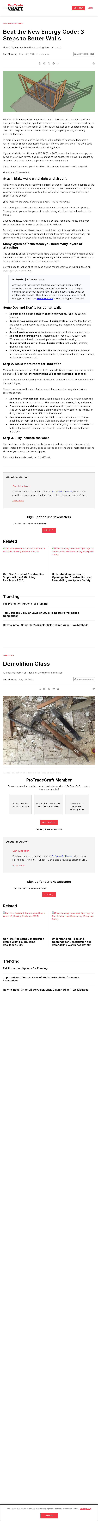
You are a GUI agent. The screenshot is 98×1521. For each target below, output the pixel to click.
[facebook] (40, 63)
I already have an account (49, 829)
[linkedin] (44, 63)
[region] (49, 1512)
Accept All (49, 1516)
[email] (58, 63)
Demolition (8, 656)
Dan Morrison (10, 54)
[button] (5, 8)
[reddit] (53, 63)
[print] (93, 63)
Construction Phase (13, 24)
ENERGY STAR (45, 298)
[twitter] (49, 63)
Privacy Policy (85, 1509)
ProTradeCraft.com (61, 491)
